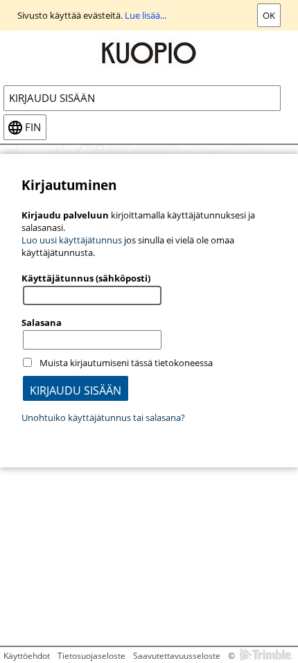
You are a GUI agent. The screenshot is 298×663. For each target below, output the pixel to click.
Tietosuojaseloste (91, 656)
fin (33, 127)
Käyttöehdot (26, 656)
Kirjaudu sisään (52, 98)
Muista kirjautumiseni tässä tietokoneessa (126, 362)
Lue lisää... (145, 15)
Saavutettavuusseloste (176, 656)
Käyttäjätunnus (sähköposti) (85, 278)
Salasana (41, 322)
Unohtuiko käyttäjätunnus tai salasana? (103, 417)
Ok (269, 15)
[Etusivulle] (149, 52)
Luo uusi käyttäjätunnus (71, 240)
